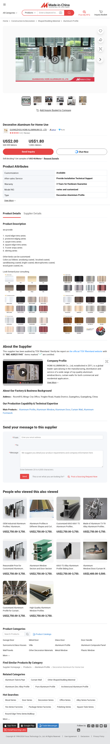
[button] (4, 4)
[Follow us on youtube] (101, 725)
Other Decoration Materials (41, 650)
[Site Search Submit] (69, 13)
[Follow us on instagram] (97, 725)
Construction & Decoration (23, 21)
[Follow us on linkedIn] (78, 729)
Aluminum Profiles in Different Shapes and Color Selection (41, 526)
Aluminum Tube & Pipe (15, 679)
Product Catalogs (43, 634)
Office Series (65, 700)
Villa (31, 645)
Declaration (85, 736)
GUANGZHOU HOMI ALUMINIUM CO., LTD (28, 129)
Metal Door (34, 640)
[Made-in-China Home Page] (55, 5)
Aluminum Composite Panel (93, 645)
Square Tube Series (85, 706)
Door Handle (86, 640)
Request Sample (51, 158)
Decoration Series (46, 700)
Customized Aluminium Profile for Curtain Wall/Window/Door (13, 610)
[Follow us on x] (92, 725)
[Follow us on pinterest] (105, 725)
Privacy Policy (98, 736)
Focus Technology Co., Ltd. (35, 736)
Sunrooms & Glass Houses (14, 645)
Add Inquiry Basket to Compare (55, 110)
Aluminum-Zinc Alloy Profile (17, 686)
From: (16, 437)
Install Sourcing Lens (16, 729)
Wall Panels (8, 650)
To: (17, 445)
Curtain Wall (77, 409)
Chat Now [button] (84, 151)
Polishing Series (64, 706)
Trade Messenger (48, 725)
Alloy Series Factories (85, 700)
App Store (10, 725)
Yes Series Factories (14, 706)
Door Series (27, 700)
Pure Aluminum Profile (45, 686)
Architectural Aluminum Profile (74, 686)
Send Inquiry (28, 151)
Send (24, 476)
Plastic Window (88, 650)
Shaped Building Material (49, 21)
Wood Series (10, 700)
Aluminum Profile (70, 21)
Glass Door (60, 640)
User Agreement (70, 736)
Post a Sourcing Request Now (82, 476)
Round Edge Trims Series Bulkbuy (20, 713)
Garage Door (8, 640)
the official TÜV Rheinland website (85, 351)
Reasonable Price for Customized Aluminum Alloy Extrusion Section (13, 568)
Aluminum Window (45, 409)
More (5, 655)
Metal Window (61, 650)
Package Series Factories (40, 706)
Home (5, 21)
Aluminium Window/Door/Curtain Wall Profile (95, 568)
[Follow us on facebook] (88, 725)
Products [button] (29, 12)
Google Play (27, 725)
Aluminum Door (62, 409)
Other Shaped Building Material (61, 679)
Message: (14, 452)
